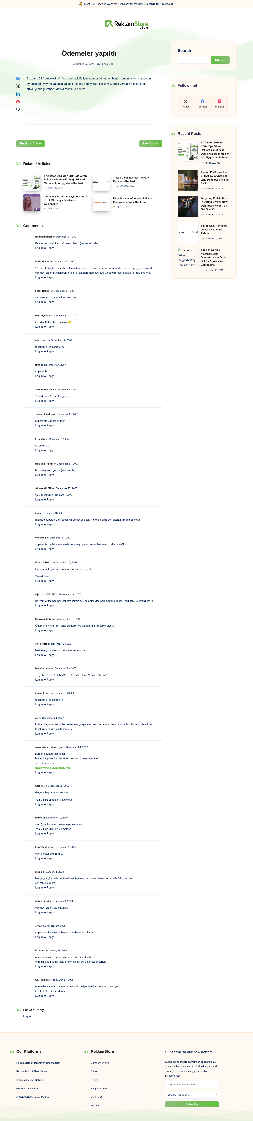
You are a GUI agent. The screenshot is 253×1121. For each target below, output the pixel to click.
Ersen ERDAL (43, 562)
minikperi (40, 340)
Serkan (39, 785)
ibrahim (39, 950)
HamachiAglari (44, 463)
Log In (27, 1016)
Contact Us (97, 1097)
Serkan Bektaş (43, 389)
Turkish (95, 1105)
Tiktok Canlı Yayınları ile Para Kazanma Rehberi (214, 229)
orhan (38, 925)
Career (94, 1071)
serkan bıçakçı (44, 414)
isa (37, 513)
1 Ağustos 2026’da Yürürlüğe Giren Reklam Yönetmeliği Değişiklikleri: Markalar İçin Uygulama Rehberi (65, 179)
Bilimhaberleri (43, 236)
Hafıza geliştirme (45, 619)
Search (184, 50)
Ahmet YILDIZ (43, 488)
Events (94, 1080)
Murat (38, 817)
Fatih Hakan (42, 261)
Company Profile (100, 1062)
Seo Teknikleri (43, 979)
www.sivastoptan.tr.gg (48, 747)
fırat (37, 364)
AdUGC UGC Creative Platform (33, 1097)
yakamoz (40, 537)
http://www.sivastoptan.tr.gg (52, 767)
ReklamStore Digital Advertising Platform (38, 1062)
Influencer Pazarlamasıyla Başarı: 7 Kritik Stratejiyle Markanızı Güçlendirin (65, 200)
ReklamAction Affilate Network (32, 1071)
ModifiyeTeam (43, 315)
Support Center (99, 1088)
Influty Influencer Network (30, 1080)
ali (36, 717)
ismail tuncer (43, 668)
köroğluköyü (43, 847)
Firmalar (40, 439)
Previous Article (30, 143)
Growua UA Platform (27, 1088)
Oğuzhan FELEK (45, 594)
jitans (38, 871)
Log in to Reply (44, 247)
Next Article (150, 143)
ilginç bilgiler (43, 901)
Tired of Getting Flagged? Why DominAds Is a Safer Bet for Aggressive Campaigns (213, 257)
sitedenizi (41, 643)
